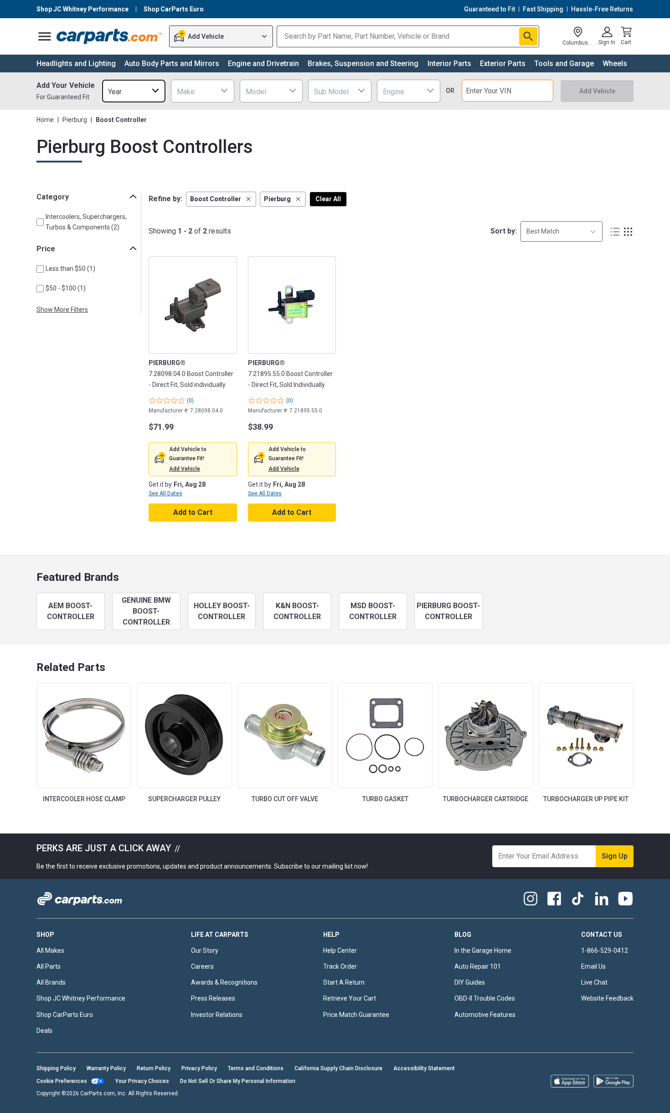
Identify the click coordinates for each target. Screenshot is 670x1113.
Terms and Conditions (255, 1068)
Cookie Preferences (61, 1081)
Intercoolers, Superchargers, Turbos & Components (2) (86, 222)
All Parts (48, 966)
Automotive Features (484, 1014)
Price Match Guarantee (356, 1014)
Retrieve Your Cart (349, 998)
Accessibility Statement (424, 1068)
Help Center (340, 950)
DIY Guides (469, 982)
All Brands (51, 982)
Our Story (204, 950)
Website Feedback (607, 998)
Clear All (328, 199)
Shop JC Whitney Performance (80, 998)
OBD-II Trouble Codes (484, 998)
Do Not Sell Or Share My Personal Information (237, 1081)
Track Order (340, 966)
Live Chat (594, 982)
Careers (202, 966)
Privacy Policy (199, 1068)
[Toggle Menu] (44, 36)
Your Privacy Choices (142, 1081)
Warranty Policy (106, 1068)
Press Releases (213, 998)
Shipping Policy (56, 1068)
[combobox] (133, 91)
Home (45, 119)
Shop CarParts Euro (64, 1014)
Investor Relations (216, 1014)
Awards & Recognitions (224, 982)
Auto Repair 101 (477, 966)
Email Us (593, 966)
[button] (221, 199)
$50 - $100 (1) (66, 288)
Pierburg (74, 119)
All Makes (50, 950)
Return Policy (153, 1068)
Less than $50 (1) (70, 268)
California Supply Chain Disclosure (338, 1068)
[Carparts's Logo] (110, 36)
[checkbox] (40, 222)
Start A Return (344, 982)
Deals (44, 1030)
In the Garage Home (482, 950)
